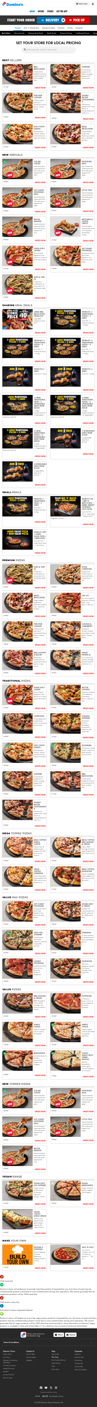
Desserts (79, 28)
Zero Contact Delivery (59, 1360)
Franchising (78, 1360)
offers (41, 11)
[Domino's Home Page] (12, 4)
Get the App (61, 11)
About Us (78, 1354)
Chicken (61, 28)
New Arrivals (19, 33)
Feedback (29, 1360)
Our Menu (6, 1357)
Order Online (7, 1354)
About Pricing (56, 1363)
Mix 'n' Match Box (31, 28)
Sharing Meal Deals (35, 33)
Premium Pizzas (66, 33)
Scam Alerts (55, 1369)
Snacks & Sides (48, 28)
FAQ (53, 1366)
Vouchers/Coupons (9, 1365)
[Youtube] (46, 1388)
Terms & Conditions (81, 1370)
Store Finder (55, 1354)
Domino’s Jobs (79, 1357)
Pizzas (18, 28)
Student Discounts (8, 1368)
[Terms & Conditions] (91, 1342)
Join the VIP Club (8, 1375)
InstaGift (5, 1372)
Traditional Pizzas (82, 33)
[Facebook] (41, 1388)
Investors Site (79, 1363)
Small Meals (51, 33)
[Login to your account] (92, 3)
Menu (32, 11)
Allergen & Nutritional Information (10, 1361)
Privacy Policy (79, 1366)
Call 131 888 (30, 1354)
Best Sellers (6, 33)
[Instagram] (56, 1388)
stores (50, 11)
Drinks (70, 28)
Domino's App (7, 1378)
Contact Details (31, 1357)
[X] (51, 1388)
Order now (40, 88)
